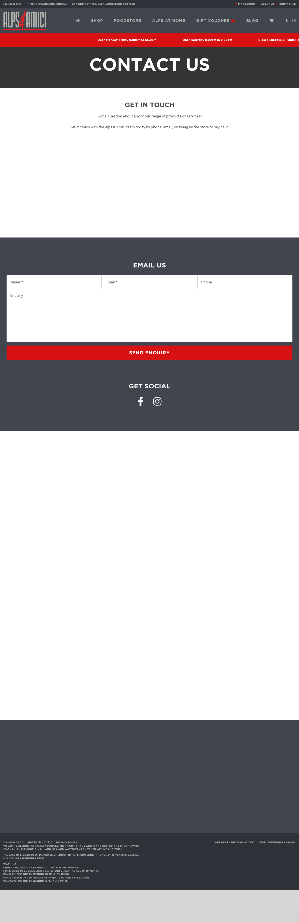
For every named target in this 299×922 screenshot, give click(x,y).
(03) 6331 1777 (12, 4)
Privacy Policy (66, 842)
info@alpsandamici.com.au (47, 4)
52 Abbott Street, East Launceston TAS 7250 (103, 4)
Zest (251, 842)
